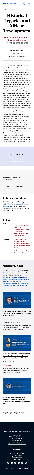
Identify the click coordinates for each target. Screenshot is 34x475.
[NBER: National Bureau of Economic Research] (10, 4)
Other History (18, 227)
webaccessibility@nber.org (17, 443)
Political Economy (19, 249)
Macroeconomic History (21, 225)
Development (18, 231)
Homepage (17, 449)
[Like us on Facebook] (22, 463)
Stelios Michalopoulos (16, 37)
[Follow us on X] (8, 463)
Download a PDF (17, 154)
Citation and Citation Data (13, 186)
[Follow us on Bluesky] (15, 463)
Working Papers (9, 9)
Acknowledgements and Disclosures (12, 179)
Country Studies (19, 235)
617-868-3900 (17, 440)
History (16, 224)
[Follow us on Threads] (19, 463)
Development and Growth (21, 229)
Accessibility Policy (17, 453)
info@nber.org (17, 442)
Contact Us (17, 435)
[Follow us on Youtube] (26, 463)
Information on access (17, 161)
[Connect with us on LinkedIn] (12, 463)
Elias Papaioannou (17, 40)
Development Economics (21, 243)
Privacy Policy (17, 457)
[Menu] (29, 4)
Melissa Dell (16, 364)
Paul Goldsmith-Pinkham (19, 410)
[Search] (24, 4)
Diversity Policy (17, 455)
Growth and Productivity (21, 233)
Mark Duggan (15, 322)
